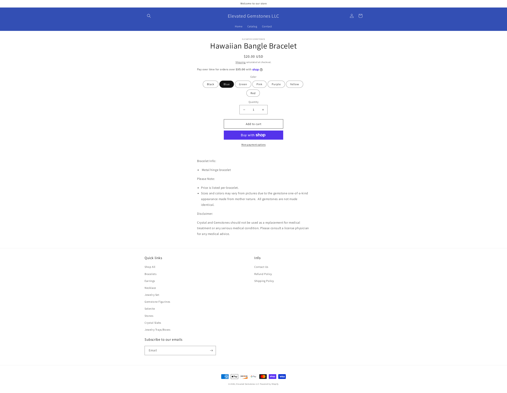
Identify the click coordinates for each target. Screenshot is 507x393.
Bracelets (150, 274)
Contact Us (261, 267)
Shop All (150, 267)
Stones (149, 316)
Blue (227, 84)
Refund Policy (263, 274)
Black (210, 84)
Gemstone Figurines (157, 301)
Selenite (150, 308)
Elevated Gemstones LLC (247, 384)
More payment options (253, 144)
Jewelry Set (152, 295)
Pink (259, 84)
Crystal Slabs (153, 322)
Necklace (150, 288)
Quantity (253, 102)
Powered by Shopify (269, 384)
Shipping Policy (264, 281)
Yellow (294, 84)
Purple (276, 84)
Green (243, 84)
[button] (149, 15)
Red (253, 93)
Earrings (150, 281)
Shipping (240, 62)
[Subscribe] (211, 350)
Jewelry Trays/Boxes (157, 329)
